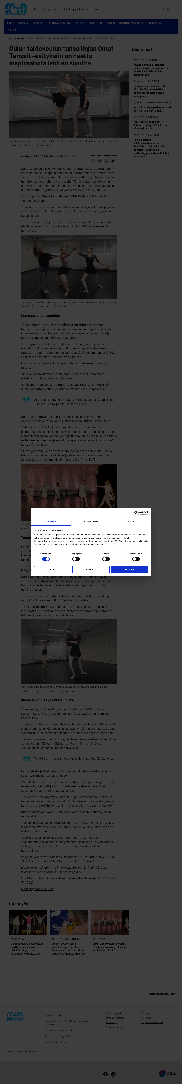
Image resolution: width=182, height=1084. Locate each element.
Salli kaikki (129, 569)
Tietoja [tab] (131, 521)
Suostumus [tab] (51, 521)
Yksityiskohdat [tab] (91, 521)
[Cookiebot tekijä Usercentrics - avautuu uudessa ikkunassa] (136, 513)
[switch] (76, 559)
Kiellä (52, 569)
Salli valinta (91, 569)
